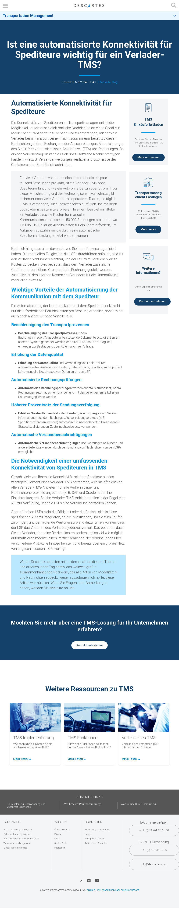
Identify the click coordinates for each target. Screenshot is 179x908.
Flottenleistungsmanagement (17, 834)
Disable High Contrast (126, 890)
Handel (88, 834)
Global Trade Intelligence (15, 847)
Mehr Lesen (22, 759)
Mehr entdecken (148, 157)
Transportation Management (28, 15)
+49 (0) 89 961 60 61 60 (154, 830)
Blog (114, 82)
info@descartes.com (154, 864)
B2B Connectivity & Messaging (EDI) (21, 838)
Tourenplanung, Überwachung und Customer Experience (26, 805)
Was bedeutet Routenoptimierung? (82, 804)
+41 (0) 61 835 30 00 (154, 850)
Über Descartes (61, 829)
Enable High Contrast (100, 890)
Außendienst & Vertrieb (96, 843)
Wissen (60, 822)
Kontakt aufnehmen (152, 301)
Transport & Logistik (94, 838)
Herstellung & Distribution (97, 829)
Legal (57, 838)
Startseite (105, 82)
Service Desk (60, 843)
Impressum (60, 847)
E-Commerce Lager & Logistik (17, 829)
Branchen (93, 822)
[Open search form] (173, 6)
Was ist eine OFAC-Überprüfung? (139, 804)
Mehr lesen (148, 229)
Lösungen (12, 822)
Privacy (57, 834)
